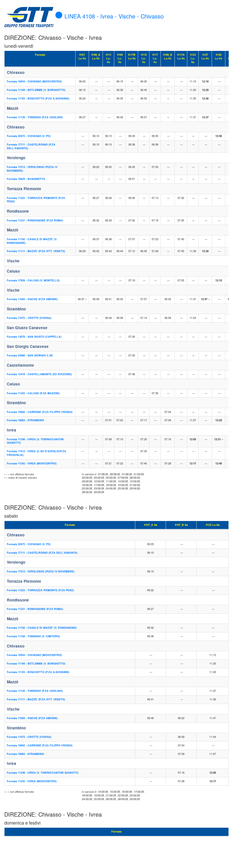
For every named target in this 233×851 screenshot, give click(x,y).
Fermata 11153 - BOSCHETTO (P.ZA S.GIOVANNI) (38, 98)
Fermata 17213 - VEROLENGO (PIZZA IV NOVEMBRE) (32, 169)
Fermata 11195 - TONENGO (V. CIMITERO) (33, 636)
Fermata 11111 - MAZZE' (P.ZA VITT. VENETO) (36, 251)
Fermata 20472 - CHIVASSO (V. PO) (29, 136)
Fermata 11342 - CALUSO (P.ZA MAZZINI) (33, 393)
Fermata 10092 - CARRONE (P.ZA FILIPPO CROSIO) (39, 412)
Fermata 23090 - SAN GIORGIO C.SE (30, 355)
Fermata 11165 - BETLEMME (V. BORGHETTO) (36, 90)
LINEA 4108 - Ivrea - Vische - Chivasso (114, 16)
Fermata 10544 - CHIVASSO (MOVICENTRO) (34, 81)
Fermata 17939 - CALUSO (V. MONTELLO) (33, 280)
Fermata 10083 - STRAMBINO (25, 420)
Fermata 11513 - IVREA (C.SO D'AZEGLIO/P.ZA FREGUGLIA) (36, 453)
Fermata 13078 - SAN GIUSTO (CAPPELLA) (34, 337)
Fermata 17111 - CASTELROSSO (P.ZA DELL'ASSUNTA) (31, 146)
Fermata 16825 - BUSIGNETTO (26, 179)
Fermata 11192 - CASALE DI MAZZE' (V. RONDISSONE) (32, 241)
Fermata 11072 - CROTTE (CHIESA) (29, 318)
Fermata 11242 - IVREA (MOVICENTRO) (32, 463)
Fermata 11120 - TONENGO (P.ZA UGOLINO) (35, 117)
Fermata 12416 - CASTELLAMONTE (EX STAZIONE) (39, 374)
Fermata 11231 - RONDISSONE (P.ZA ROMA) (35, 220)
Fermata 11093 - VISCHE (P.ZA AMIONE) (32, 299)
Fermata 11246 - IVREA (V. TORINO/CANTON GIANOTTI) (35, 441)
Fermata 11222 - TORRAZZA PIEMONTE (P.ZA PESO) (36, 200)
